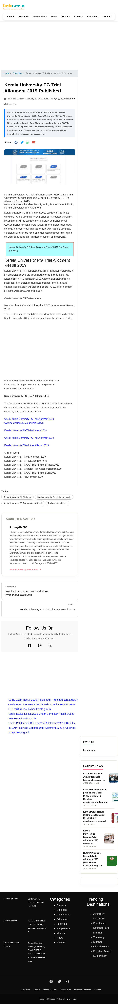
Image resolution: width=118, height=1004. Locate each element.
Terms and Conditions (82, 990)
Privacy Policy (65, 990)
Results (65, 16)
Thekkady (98, 937)
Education (92, 16)
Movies (61, 933)
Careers (78, 16)
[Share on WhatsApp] (27, 142)
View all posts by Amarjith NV (23, 569)
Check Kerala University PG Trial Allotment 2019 (29, 438)
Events (11, 16)
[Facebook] (29, 645)
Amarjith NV (69, 98)
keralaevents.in (70, 999)
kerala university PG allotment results (54, 497)
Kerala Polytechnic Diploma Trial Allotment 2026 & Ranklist (41, 723)
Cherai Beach (101, 946)
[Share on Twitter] (22, 142)
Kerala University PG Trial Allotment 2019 (25, 430)
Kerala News (25, 990)
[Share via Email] (33, 142)
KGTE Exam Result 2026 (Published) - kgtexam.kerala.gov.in (43, 699)
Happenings (63, 928)
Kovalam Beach (102, 951)
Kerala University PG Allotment (17, 497)
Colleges (62, 909)
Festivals (24, 16)
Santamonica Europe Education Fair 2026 (36, 902)
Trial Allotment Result (57, 503)
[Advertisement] (59, 46)
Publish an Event (49, 990)
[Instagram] (40, 645)
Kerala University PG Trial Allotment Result (23, 503)
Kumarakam (100, 955)
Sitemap (97, 990)
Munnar (97, 942)
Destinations (40, 16)
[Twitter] (50, 645)
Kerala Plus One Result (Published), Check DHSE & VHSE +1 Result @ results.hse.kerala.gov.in (36, 952)
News (54, 16)
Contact (107, 16)
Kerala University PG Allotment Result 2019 (26, 445)
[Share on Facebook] (16, 142)
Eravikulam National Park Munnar (101, 928)
